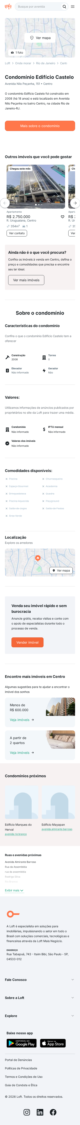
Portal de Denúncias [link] (18, 1060)
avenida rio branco (16, 834)
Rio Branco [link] (11, 881)
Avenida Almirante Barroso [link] (20, 861)
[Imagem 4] (44, 204)
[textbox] (42, 6)
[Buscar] (64, 6)
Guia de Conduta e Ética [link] (21, 1085)
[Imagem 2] (38, 204)
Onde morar (23, 63)
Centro (64, 63)
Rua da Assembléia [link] (16, 866)
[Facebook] (53, 1113)
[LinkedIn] (40, 1113)
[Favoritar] (62, 217)
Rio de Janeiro (45, 63)
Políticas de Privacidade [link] (21, 1068)
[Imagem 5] (47, 204)
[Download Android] (22, 1044)
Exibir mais (12, 890)
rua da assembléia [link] (15, 871)
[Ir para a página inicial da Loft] (10, 6)
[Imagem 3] (41, 204)
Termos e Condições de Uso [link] (23, 1076)
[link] (26, 280)
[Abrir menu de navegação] (73, 6)
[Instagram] (27, 1113)
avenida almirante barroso (57, 829)
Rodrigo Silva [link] (12, 876)
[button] (40, 562)
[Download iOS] (53, 1044)
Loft (7, 63)
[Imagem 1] (36, 204)
